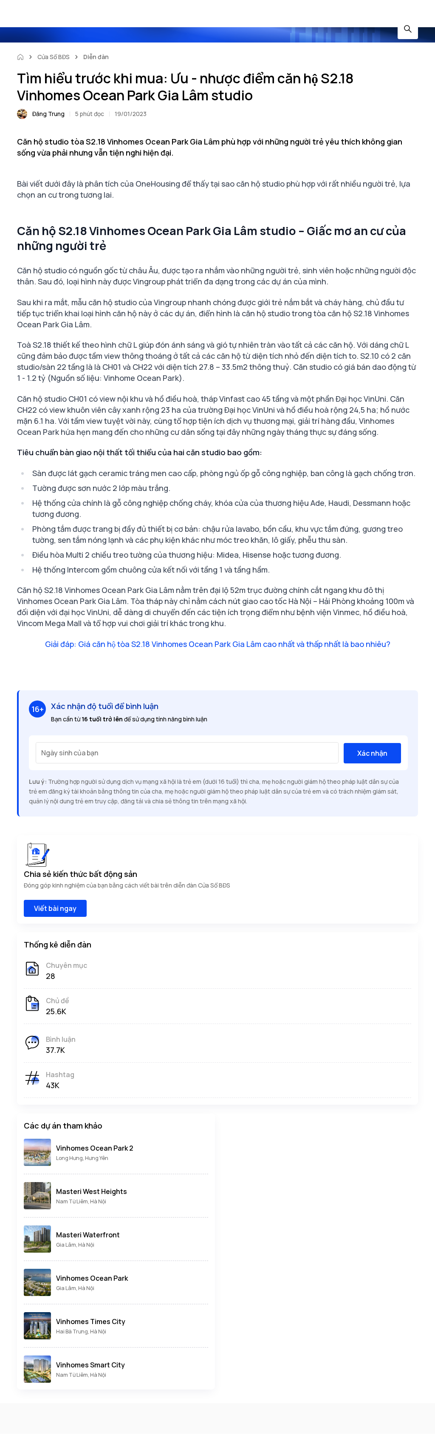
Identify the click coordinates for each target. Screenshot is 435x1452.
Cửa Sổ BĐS (53, 57)
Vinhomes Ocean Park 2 (94, 1148)
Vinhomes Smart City (90, 1365)
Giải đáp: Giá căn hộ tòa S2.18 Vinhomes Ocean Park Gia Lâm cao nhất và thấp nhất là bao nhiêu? (217, 644)
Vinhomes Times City (90, 1321)
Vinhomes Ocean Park (92, 1278)
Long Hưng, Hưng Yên (82, 1158)
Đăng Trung (48, 114)
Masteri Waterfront (88, 1234)
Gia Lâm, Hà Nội (75, 1244)
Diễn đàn (96, 57)
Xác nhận (372, 753)
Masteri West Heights (91, 1191)
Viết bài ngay (55, 908)
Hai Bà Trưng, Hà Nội (81, 1331)
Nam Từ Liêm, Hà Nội (81, 1201)
